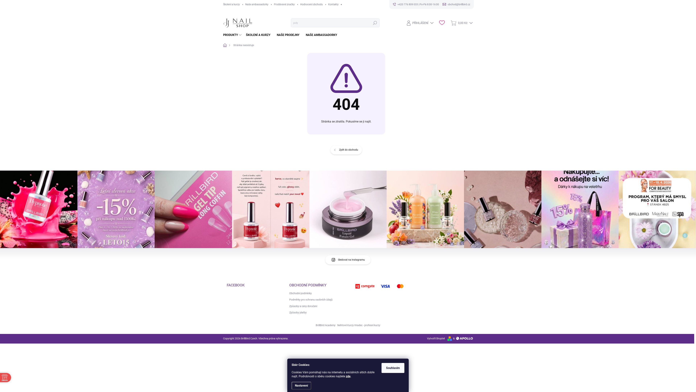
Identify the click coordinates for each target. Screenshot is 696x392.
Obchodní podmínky (300, 293)
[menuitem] (232, 35)
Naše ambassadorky (256, 4)
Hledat (375, 22)
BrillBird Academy (325, 325)
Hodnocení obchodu (311, 4)
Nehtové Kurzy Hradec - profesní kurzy (358, 325)
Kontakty (333, 4)
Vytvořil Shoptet (436, 338)
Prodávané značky (284, 4)
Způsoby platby (298, 312)
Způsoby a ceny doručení (303, 306)
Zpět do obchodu (348, 149)
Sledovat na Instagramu (351, 259)
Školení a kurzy (231, 4)
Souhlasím (393, 368)
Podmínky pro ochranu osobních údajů (311, 299)
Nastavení (301, 385)
